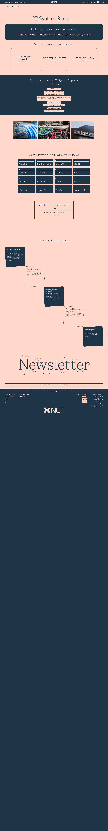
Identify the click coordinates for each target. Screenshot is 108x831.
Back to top (54, 391)
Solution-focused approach (51, 290)
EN (103, 2)
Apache (23, 164)
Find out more (23, 62)
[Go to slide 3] (55, 141)
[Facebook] (83, 396)
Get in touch (54, 215)
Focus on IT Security (73, 309)
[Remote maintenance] (98, 2)
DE (101, 2)
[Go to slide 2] (52, 141)
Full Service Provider (14, 249)
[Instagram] (85, 396)
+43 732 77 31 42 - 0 (98, 405)
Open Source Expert (34, 269)
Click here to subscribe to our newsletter (50, 384)
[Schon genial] (84, 402)
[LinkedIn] (86, 396)
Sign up (65, 384)
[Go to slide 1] (48, 141)
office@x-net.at (99, 406)
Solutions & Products (7, 6)
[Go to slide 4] (58, 141)
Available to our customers (90, 330)
